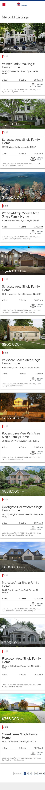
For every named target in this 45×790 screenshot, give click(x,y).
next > (41, 773)
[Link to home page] (22, 4)
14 (36, 773)
